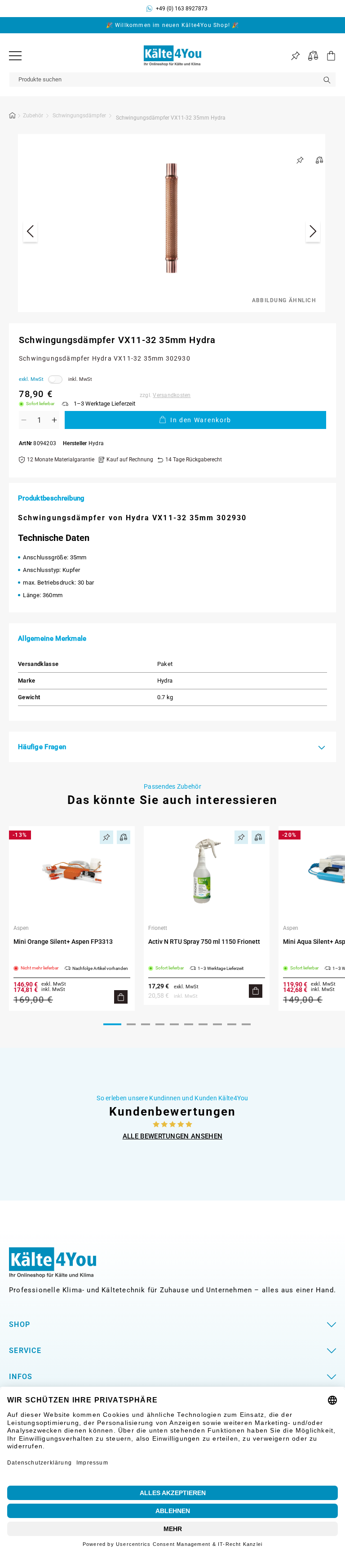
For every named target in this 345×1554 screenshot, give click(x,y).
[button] (327, 56)
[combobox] (172, 79)
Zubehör (33, 115)
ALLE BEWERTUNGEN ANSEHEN (173, 1136)
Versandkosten (171, 395)
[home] (12, 116)
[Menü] (15, 55)
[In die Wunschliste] (300, 160)
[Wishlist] (295, 56)
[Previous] (30, 232)
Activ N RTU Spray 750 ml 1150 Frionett (204, 941)
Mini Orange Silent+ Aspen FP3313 (63, 941)
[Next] (313, 232)
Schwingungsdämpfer (79, 115)
